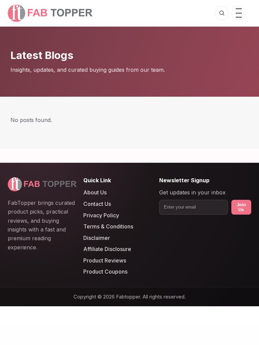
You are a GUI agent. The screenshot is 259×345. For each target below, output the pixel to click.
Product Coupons (105, 272)
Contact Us (97, 203)
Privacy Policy (101, 215)
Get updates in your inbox (192, 192)
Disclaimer (96, 237)
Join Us (241, 207)
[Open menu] (239, 13)
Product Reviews (104, 260)
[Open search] (222, 13)
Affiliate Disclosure (107, 249)
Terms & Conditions (108, 226)
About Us (95, 192)
